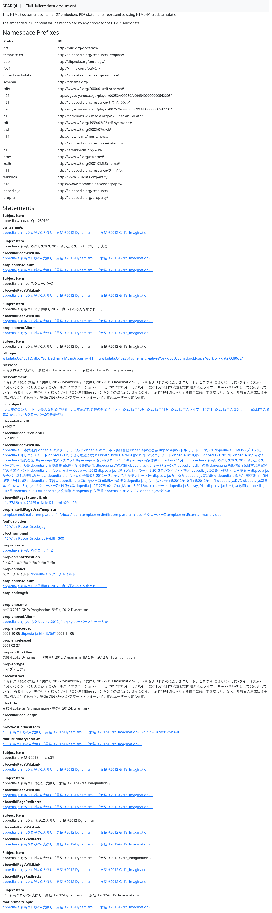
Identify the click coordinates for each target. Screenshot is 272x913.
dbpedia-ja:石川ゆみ (168, 475)
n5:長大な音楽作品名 (51, 409)
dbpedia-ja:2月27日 (91, 485)
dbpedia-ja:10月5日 (187, 455)
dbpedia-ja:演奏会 (144, 450)
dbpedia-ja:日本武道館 (20, 450)
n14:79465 (28, 502)
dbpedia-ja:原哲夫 (45, 480)
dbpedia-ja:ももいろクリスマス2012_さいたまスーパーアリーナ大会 (55, 621)
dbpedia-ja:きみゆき (249, 455)
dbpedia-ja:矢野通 (90, 490)
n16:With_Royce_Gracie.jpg (24, 526)
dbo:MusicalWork (200, 358)
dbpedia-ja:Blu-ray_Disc (187, 485)
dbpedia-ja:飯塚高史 (46, 465)
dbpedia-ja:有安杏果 (141, 460)
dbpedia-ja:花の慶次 (201, 475)
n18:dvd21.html (49, 502)
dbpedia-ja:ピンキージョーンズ (152, 465)
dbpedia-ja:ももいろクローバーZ (100, 460)
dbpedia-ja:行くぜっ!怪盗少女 (71, 455)
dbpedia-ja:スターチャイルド (60, 450)
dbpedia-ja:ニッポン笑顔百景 (106, 450)
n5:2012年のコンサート (232, 409)
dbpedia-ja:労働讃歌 (59, 490)
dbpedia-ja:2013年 (28, 490)
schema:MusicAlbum (67, 358)
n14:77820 (11, 502)
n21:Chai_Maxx (119, 485)
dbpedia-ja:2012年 (217, 455)
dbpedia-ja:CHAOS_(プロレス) (238, 450)
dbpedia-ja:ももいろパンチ (147, 480)
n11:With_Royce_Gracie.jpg (116, 455)
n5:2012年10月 (133, 409)
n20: (66, 502)
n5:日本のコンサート (19, 409)
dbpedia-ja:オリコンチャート (25, 455)
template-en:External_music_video (194, 514)
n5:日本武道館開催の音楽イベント (94, 409)
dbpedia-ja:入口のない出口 (80, 480)
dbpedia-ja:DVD (229, 480)
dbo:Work (42, 358)
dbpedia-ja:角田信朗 (225, 465)
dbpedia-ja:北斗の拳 (193, 465)
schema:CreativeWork (148, 358)
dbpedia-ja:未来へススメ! (54, 460)
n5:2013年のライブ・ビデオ (191, 409)
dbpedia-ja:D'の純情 (111, 465)
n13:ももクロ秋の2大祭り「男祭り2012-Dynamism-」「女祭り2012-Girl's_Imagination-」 (72, 744)
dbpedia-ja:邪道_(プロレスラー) (122, 470)
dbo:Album (176, 358)
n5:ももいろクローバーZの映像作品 (36, 414)
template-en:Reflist (97, 514)
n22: (73, 502)
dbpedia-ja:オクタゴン (122, 490)
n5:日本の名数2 (114, 480)
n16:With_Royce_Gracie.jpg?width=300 (33, 538)
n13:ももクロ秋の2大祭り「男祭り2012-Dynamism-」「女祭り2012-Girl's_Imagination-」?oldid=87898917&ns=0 (91, 732)
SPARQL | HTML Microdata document (39, 6)
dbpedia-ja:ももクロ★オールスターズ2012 (64, 470)
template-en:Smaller (19, 514)
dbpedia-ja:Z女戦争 (155, 490)
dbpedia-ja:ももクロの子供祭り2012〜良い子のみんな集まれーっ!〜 (100, 475)
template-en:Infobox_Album (58, 514)
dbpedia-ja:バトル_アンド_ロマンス (186, 450)
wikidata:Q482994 (116, 358)
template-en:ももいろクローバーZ (139, 514)
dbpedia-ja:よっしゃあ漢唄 (228, 485)
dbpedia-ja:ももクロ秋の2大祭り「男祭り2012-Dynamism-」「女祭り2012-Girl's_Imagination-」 (78, 232)
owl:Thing (93, 358)
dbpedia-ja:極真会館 (18, 460)
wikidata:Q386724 (229, 358)
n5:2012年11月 (157, 409)
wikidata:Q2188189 (18, 358)
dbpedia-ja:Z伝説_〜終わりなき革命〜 (220, 470)
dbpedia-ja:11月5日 (173, 460)
